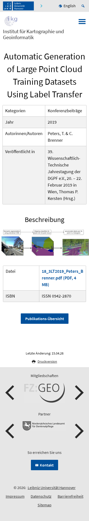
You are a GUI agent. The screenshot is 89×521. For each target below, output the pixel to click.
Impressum (15, 496)
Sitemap (44, 504)
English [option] (70, 5)
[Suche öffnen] (84, 6)
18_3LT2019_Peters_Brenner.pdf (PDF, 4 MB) (62, 277)
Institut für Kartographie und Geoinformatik (33, 34)
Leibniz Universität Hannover (52, 487)
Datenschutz (41, 496)
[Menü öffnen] (82, 23)
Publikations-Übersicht (44, 318)
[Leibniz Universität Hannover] (18, 5)
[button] (10, 392)
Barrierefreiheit (70, 496)
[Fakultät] (42, 6)
